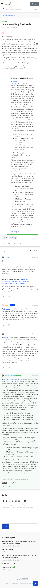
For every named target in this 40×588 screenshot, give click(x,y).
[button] (2, 4)
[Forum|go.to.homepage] (8, 4)
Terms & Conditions (11, 584)
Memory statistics (7, 549)
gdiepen (7, 257)
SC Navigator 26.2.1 (8, 563)
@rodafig (15, 81)
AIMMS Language (9, 15)
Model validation (7, 567)
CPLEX (5, 238)
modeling (13, 238)
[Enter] (3, 9)
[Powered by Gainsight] (20, 579)
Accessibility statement (27, 584)
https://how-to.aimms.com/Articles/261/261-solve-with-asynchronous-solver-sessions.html (16, 282)
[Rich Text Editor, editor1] (20, 513)
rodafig (7, 33)
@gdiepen (15, 83)
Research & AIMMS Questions (11, 546)
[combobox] (20, 9)
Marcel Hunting (10, 375)
